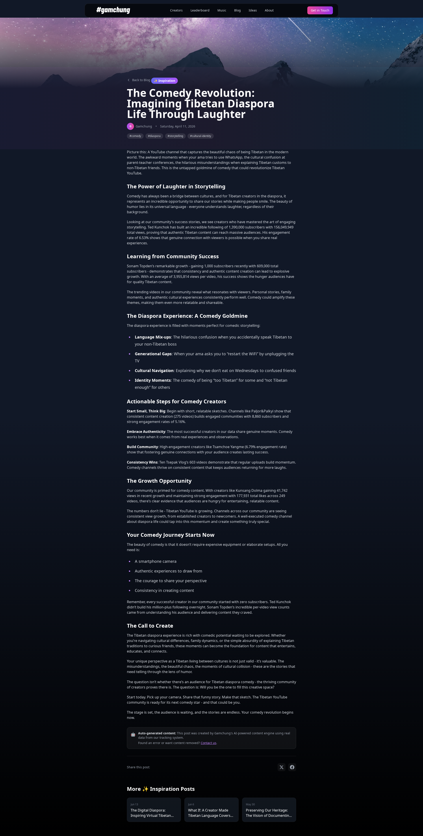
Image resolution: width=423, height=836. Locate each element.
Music (221, 10)
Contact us (208, 743)
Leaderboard (200, 10)
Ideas (253, 10)
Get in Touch (320, 10)
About (269, 10)
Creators (176, 10)
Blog (237, 10)
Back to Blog (141, 80)
